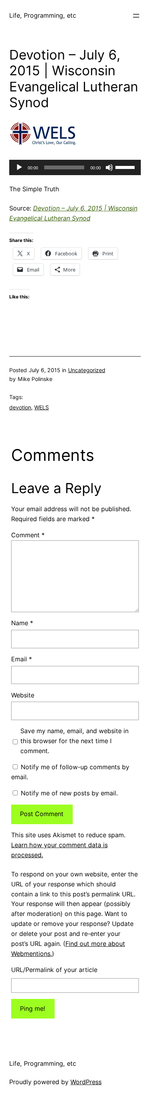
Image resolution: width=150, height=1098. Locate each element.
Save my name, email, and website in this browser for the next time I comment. (74, 741)
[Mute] (109, 167)
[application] (75, 167)
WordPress (86, 1082)
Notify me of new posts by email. (69, 793)
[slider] (126, 167)
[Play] (19, 167)
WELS (41, 407)
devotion (20, 407)
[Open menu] (136, 15)
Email (21, 659)
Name (22, 623)
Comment (28, 535)
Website (22, 695)
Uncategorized (86, 370)
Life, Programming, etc (42, 15)
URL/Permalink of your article (54, 970)
